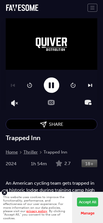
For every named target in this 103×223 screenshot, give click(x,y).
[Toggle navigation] (92, 8)
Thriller (30, 152)
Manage (87, 213)
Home (12, 152)
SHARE (55, 124)
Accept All (87, 202)
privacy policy (36, 211)
